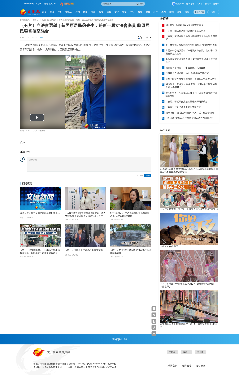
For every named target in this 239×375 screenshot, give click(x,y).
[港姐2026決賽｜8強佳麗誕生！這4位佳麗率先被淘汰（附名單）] (189, 306)
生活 (132, 12)
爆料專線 (190, 4)
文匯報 (199, 4)
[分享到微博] (154, 327)
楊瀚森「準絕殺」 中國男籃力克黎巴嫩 (185, 68)
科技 (156, 12)
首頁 (44, 12)
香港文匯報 (25, 20)
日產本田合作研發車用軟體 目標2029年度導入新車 (191, 79)
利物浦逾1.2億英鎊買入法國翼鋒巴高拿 (185, 25)
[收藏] (154, 308)
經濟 (78, 12)
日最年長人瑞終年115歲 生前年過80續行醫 (187, 73)
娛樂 (124, 12)
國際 (85, 12)
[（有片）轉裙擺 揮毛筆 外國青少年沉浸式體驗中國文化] (189, 191)
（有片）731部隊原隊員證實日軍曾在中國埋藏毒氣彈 (130, 251)
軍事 (109, 12)
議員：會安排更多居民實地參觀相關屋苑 (40, 213)
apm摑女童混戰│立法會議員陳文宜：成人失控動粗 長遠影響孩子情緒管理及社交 (85, 214)
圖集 (179, 12)
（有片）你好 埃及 (169, 246)
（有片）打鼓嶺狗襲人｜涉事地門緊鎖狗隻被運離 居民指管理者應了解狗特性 (40, 251)
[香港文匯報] (30, 12)
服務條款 (201, 365)
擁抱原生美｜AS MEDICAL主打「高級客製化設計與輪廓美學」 (191, 94)
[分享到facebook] (154, 321)
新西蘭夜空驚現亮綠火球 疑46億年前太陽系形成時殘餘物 (191, 60)
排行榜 (164, 18)
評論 (93, 12)
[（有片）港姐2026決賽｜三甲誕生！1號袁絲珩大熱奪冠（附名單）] (189, 266)
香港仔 (208, 4)
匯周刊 (188, 12)
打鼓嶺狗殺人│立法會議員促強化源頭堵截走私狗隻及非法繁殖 (129, 214)
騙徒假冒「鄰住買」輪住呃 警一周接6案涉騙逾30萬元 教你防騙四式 (191, 85)
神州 (60, 12)
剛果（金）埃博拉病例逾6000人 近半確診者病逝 (190, 112)
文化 (117, 12)
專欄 (171, 12)
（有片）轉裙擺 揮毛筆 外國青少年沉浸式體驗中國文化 (189, 209)
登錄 (213, 12)
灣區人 (68, 12)
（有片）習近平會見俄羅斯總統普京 (183, 107)
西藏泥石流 (69, 4)
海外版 (216, 4)
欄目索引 (117, 339)
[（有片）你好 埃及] (189, 229)
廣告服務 (187, 365)
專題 (163, 12)
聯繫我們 (172, 365)
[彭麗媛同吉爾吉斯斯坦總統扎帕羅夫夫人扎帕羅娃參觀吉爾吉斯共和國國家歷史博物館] (189, 151)
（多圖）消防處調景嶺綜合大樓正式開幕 (185, 31)
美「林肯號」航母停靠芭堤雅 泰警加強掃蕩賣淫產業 (191, 45)
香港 (52, 12)
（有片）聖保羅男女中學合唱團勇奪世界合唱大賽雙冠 (191, 38)
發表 (148, 176)
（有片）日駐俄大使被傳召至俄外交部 (84, 250)
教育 (140, 12)
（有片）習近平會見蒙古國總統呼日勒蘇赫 (187, 101)
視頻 (101, 12)
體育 (148, 12)
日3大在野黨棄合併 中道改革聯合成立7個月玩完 (189, 118)
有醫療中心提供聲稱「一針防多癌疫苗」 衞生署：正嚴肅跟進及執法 (191, 52)
